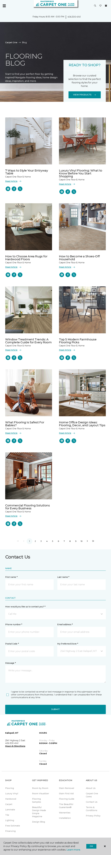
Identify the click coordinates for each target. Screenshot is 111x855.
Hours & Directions (15, 746)
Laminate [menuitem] (10, 809)
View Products (82, 94)
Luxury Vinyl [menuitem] (11, 793)
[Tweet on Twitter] (20, 188)
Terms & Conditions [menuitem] (91, 809)
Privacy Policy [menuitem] (93, 815)
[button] (95, 6)
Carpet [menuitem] (8, 804)
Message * (10, 663)
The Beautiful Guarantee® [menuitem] (66, 806)
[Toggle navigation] (4, 6)
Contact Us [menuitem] (91, 802)
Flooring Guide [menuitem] (66, 799)
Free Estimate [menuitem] (12, 825)
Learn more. (73, 849)
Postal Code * (12, 644)
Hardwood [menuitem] (10, 799)
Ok (91, 846)
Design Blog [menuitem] (38, 821)
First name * (11, 577)
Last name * (63, 577)
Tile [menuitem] (7, 815)
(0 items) (106, 6)
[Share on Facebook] (14, 188)
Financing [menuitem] (10, 831)
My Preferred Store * (67, 644)
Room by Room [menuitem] (40, 788)
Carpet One (11, 42)
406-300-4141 (74, 17)
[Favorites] (100, 6)
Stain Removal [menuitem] (66, 788)
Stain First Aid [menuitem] (66, 793)
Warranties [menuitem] (64, 812)
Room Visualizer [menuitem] (40, 793)
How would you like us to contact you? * (25, 607)
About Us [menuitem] (91, 788)
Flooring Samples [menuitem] (36, 800)
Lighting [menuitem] (9, 820)
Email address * (65, 624)
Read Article (11, 181)
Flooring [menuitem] (9, 788)
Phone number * (13, 624)
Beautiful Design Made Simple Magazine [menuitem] (39, 812)
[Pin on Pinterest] (8, 188)
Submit (55, 709)
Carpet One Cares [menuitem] (92, 795)
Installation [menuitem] (65, 818)
